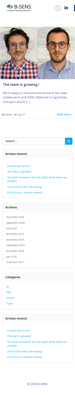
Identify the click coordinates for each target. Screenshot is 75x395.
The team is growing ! (19, 171)
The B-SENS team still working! (24, 187)
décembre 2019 (15, 234)
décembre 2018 (15, 251)
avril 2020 (11, 228)
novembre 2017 (15, 262)
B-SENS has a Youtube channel (24, 192)
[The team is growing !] (37, 53)
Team (9, 303)
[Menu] (58, 8)
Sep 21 (21, 114)
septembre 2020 (15, 222)
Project (10, 297)
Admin (8, 114)
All (7, 286)
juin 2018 (11, 256)
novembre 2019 (15, 239)
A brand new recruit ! (18, 166)
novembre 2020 (15, 217)
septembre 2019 (15, 245)
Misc (9, 292)
